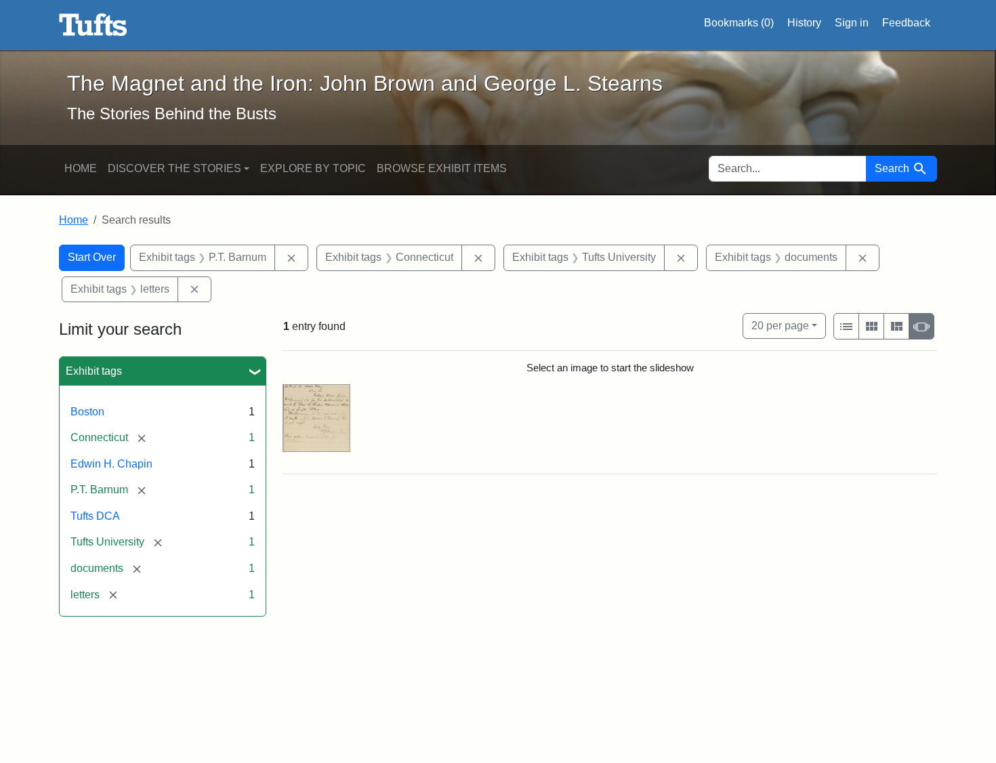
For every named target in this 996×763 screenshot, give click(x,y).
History (804, 22)
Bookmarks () (739, 22)
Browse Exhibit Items (442, 168)
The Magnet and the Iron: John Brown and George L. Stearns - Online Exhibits (93, 25)
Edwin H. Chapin (111, 464)
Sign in (852, 22)
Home (80, 168)
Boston (87, 411)
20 (780, 325)
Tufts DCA (95, 516)
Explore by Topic (313, 168)
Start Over (92, 257)
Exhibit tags (94, 371)
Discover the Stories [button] (174, 168)
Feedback (906, 22)
